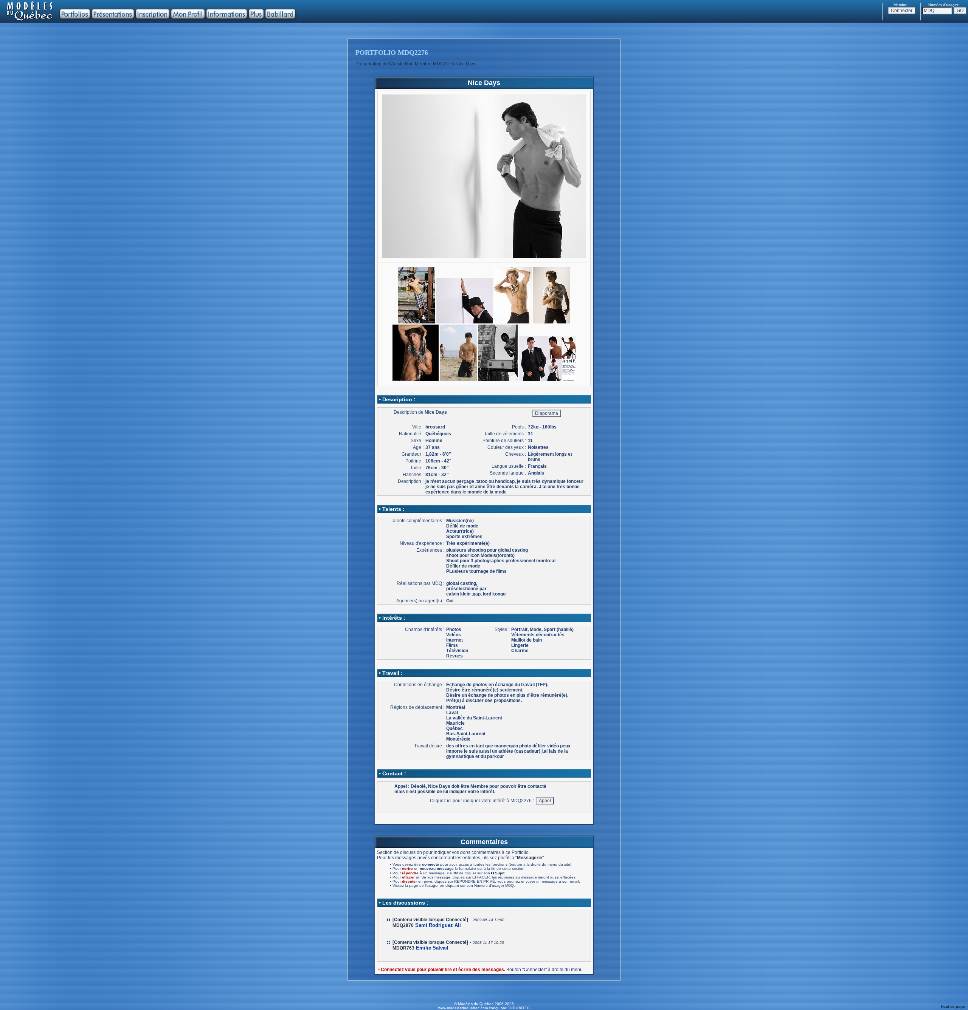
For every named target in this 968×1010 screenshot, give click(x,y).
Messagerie (529, 857)
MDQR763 (403, 948)
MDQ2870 (403, 925)
